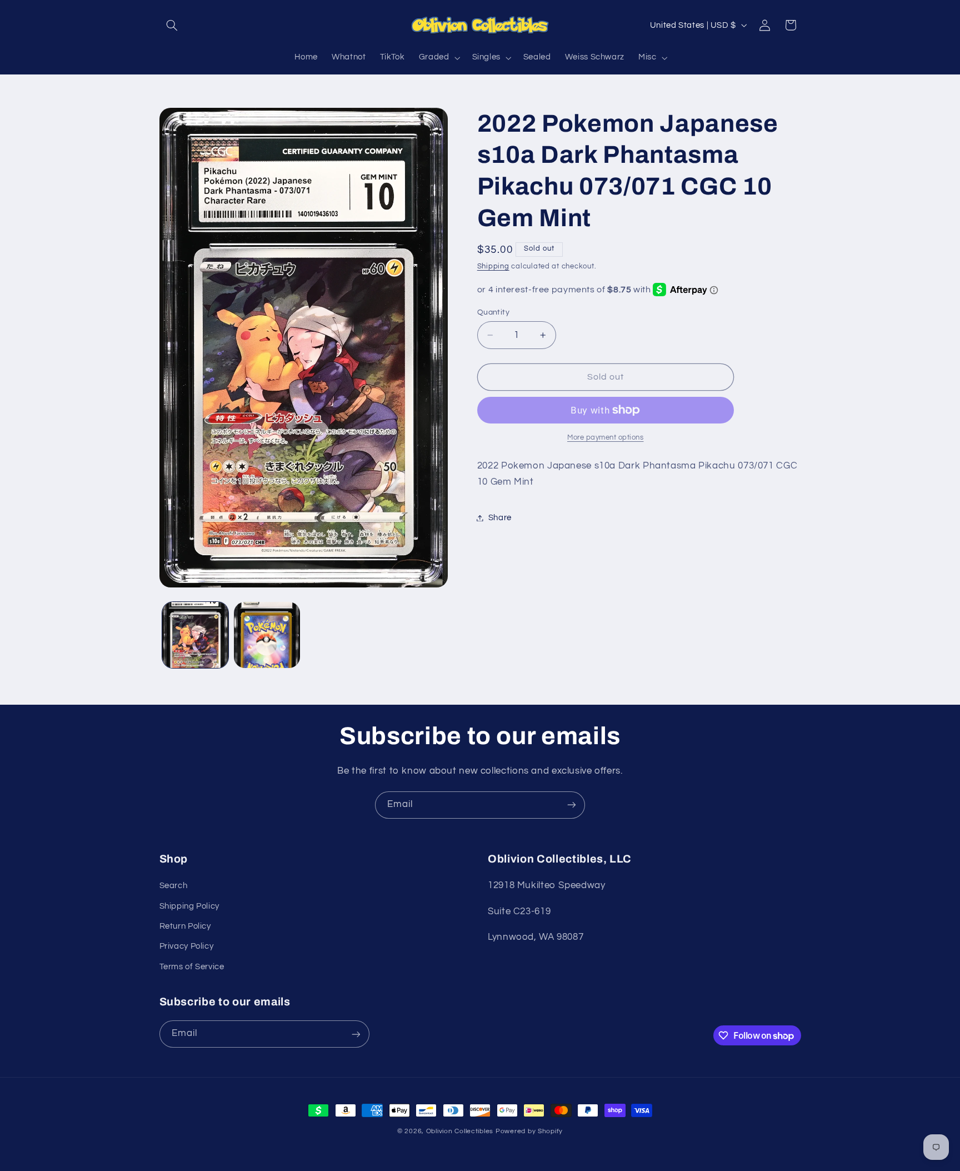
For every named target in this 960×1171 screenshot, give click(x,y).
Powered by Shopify (529, 1131)
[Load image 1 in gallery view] (195, 635)
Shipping (493, 266)
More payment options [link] (605, 437)
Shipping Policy (189, 906)
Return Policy (185, 926)
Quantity (493, 312)
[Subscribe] (571, 805)
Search (173, 886)
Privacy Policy (186, 947)
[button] (172, 25)
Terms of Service (191, 967)
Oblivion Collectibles (459, 1131)
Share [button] (500, 518)
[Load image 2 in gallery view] (267, 635)
